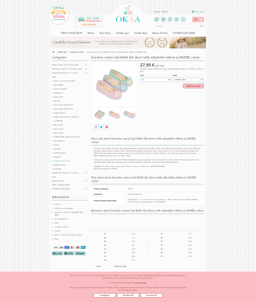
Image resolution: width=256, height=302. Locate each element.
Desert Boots (59, 140)
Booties (57, 100)
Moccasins (58, 128)
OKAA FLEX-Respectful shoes (67, 136)
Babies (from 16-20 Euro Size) (65, 64)
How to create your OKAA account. (68, 235)
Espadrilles (58, 84)
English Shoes (60, 164)
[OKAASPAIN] (128, 13)
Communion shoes (62, 160)
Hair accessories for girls (64, 80)
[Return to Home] (53, 52)
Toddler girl (122, 33)
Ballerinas (58, 92)
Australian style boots (63, 108)
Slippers (57, 156)
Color (175, 75)
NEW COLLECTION (71, 33)
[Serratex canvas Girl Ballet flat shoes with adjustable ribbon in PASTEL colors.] (99, 114)
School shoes (59, 112)
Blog (56, 239)
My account (199, 12)
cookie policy (140, 283)
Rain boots (58, 96)
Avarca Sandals (60, 88)
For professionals (61, 219)
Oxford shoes (60, 152)
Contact (58, 231)
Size (142, 75)
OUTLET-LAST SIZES (184, 33)
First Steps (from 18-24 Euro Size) (67, 68)
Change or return (61, 227)
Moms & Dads (159, 33)
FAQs (57, 223)
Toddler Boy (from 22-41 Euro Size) (65, 174)
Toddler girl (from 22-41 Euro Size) (65, 74)
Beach (56, 144)
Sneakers (58, 168)
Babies (91, 33)
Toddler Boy (140, 33)
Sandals (57, 148)
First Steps (105, 33)
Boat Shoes (58, 132)
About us (58, 204)
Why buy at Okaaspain (64, 208)
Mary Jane (58, 124)
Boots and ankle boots (63, 104)
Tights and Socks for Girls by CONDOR (66, 118)
